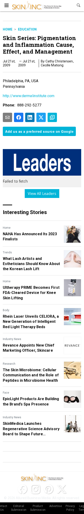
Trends (7, 252)
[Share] (18, 117)
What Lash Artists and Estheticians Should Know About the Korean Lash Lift (31, 263)
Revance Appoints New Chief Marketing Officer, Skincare (29, 348)
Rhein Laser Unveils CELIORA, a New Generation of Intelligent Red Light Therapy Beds (31, 321)
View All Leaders (42, 193)
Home (7, 29)
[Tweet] (41, 117)
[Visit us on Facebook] (22, 489)
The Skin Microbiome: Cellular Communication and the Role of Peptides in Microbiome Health (31, 375)
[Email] (7, 117)
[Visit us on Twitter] (61, 489)
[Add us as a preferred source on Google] (52, 117)
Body (6, 310)
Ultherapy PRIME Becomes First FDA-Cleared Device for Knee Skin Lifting (31, 292)
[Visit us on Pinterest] (48, 489)
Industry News (12, 339)
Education (27, 29)
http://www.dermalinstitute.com (28, 96)
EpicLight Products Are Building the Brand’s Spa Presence (31, 401)
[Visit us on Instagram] (35, 489)
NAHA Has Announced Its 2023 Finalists (30, 236)
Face (6, 392)
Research (9, 363)
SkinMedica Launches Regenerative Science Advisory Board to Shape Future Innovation (31, 429)
